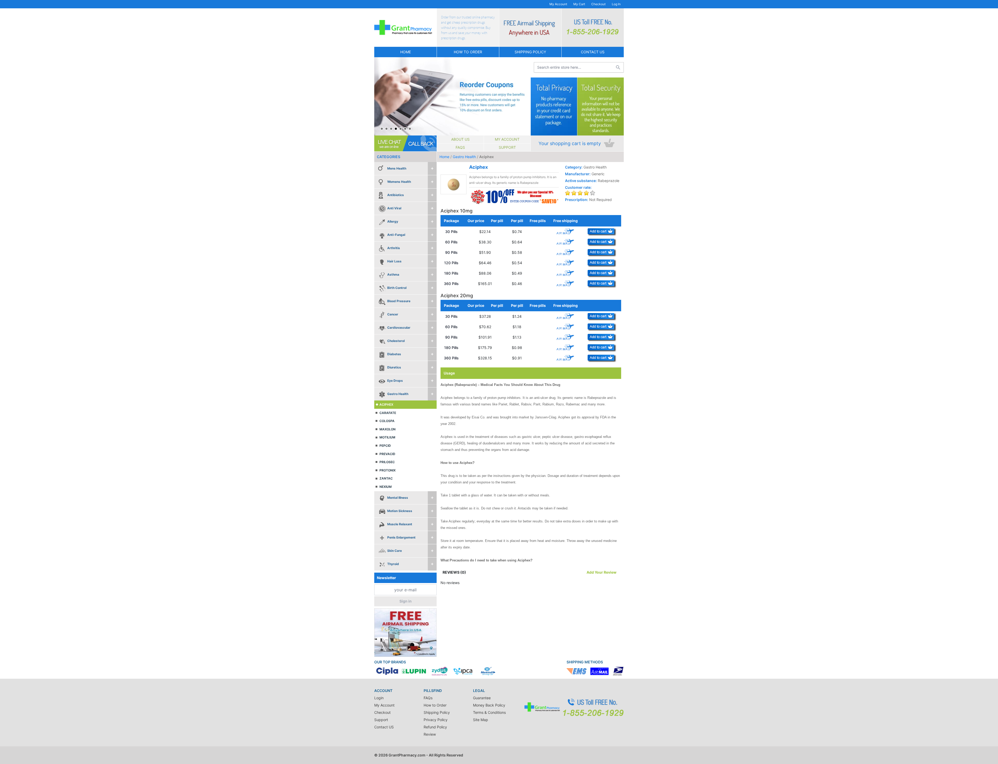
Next (525, 96)
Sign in (405, 601)
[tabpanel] (452, 96)
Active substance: (581, 180)
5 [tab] (400, 128)
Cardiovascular (398, 327)
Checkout (598, 4)
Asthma (393, 274)
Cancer (392, 314)
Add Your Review (601, 572)
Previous (379, 96)
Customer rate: (578, 187)
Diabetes (394, 354)
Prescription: (576, 199)
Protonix (387, 470)
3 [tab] (391, 128)
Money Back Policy (489, 705)
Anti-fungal (396, 235)
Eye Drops (395, 381)
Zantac (386, 478)
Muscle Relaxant (399, 524)
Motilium (387, 437)
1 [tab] (381, 128)
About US (460, 139)
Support (507, 147)
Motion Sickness (399, 511)
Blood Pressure (398, 301)
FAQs (460, 147)
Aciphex (386, 404)
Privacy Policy (436, 719)
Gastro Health (397, 394)
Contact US (593, 52)
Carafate (387, 413)
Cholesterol (396, 341)
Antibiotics (395, 195)
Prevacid (387, 454)
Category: (573, 167)
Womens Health (399, 182)
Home (405, 52)
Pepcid (385, 446)
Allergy (392, 221)
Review (430, 734)
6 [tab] (405, 128)
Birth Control (396, 288)
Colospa (387, 421)
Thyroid (393, 564)
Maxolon (387, 429)
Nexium (385, 487)
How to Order (468, 52)
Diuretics (394, 367)
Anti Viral (394, 208)
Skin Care (394, 551)
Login (379, 698)
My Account (558, 4)
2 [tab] (386, 128)
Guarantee (482, 698)
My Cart (579, 4)
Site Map (480, 719)
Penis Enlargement (401, 537)
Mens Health (396, 168)
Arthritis (393, 248)
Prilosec (387, 462)
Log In (616, 4)
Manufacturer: (577, 174)
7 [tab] (409, 128)
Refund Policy (435, 727)
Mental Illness (397, 498)
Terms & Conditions (489, 712)
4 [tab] (395, 128)
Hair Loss (394, 261)
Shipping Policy (530, 52)
